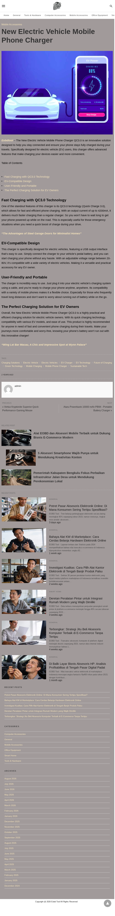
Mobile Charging (34, 366)
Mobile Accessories (79, 15)
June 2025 (9, 853)
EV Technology (83, 362)
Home (6, 15)
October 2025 (10, 832)
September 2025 (12, 837)
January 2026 (10, 816)
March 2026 (10, 805)
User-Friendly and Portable (20, 185)
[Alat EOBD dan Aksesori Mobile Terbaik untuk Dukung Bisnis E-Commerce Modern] (16, 438)
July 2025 (9, 848)
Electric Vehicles (50, 362)
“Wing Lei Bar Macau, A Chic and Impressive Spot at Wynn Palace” (44, 344)
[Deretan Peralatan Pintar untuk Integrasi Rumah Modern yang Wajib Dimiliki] (24, 602)
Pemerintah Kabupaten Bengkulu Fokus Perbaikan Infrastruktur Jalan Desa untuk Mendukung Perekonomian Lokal (69, 477)
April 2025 (9, 864)
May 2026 (9, 794)
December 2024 (12, 886)
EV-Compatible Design (17, 181)
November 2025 (12, 827)
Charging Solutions (10, 362)
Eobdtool (7, 140)
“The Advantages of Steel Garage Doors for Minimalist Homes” (41, 233)
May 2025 (9, 859)
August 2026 (10, 778)
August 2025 (10, 843)
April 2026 (9, 800)
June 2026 (9, 789)
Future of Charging (103, 362)
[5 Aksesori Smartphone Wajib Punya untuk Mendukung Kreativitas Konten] (21, 458)
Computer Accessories (55, 15)
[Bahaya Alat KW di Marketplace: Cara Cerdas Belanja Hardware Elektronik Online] (24, 540)
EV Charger (66, 362)
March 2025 (10, 870)
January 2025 (10, 880)
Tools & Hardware (32, 15)
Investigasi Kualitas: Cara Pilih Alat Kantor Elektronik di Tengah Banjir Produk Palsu (43, 705)
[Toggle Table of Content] (3, 172)
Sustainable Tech (78, 366)
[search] (111, 6)
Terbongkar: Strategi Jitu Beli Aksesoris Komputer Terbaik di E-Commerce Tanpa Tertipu (76, 633)
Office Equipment (100, 15)
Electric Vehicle (30, 362)
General (17, 15)
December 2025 (12, 821)
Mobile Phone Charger (56, 366)
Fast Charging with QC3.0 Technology (27, 176)
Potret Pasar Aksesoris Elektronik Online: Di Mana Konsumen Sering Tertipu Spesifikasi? (45, 695)
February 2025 (11, 875)
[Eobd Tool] (57, 6)
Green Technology (14, 366)
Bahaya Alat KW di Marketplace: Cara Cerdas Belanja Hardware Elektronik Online (42, 700)
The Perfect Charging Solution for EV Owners (31, 190)
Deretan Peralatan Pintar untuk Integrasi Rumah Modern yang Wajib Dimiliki (40, 711)
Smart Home (55, 591)
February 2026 (11, 811)
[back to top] (107, 903)
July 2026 (9, 784)
